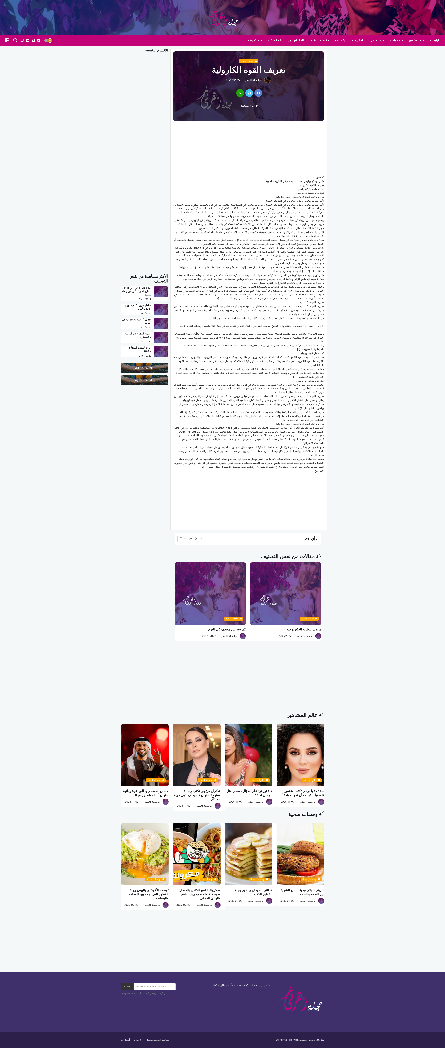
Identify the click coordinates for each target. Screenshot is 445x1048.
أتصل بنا (125, 1039)
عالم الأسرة (256, 40)
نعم (191, 538)
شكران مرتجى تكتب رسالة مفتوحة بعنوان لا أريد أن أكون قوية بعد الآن (197, 795)
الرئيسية (435, 40)
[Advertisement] (248, 148)
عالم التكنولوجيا (296, 40)
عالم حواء (397, 40)
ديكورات (341, 40)
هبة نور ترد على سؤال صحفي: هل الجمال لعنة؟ (249, 793)
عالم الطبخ (276, 40)
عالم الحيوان (378, 40)
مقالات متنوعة (321, 40)
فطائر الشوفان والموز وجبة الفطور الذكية (253, 892)
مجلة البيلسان (307, 1039)
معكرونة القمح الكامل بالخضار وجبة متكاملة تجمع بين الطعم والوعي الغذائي (200, 894)
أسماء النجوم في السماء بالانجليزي (137, 335)
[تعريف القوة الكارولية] (258, 93)
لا (184, 538)
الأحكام (138, 1039)
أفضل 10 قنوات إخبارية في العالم (136, 321)
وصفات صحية (303, 814)
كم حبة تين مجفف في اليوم (227, 629)
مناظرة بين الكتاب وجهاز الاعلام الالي (137, 307)
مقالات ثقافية (247, 61)
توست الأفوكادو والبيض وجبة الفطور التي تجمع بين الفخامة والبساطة (148, 894)
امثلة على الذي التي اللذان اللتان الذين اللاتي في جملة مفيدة (136, 291)
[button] (15, 40)
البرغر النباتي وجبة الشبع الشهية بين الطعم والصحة (302, 892)
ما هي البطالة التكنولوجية (304, 629)
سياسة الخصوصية (129, 993)
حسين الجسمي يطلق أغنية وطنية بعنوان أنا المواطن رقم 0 (146, 793)
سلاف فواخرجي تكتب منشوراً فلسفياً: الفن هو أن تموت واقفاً (303, 793)
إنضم (127, 986)
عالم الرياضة (358, 40)
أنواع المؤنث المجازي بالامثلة (139, 349)
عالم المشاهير (416, 40)
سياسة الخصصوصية (158, 1039)
